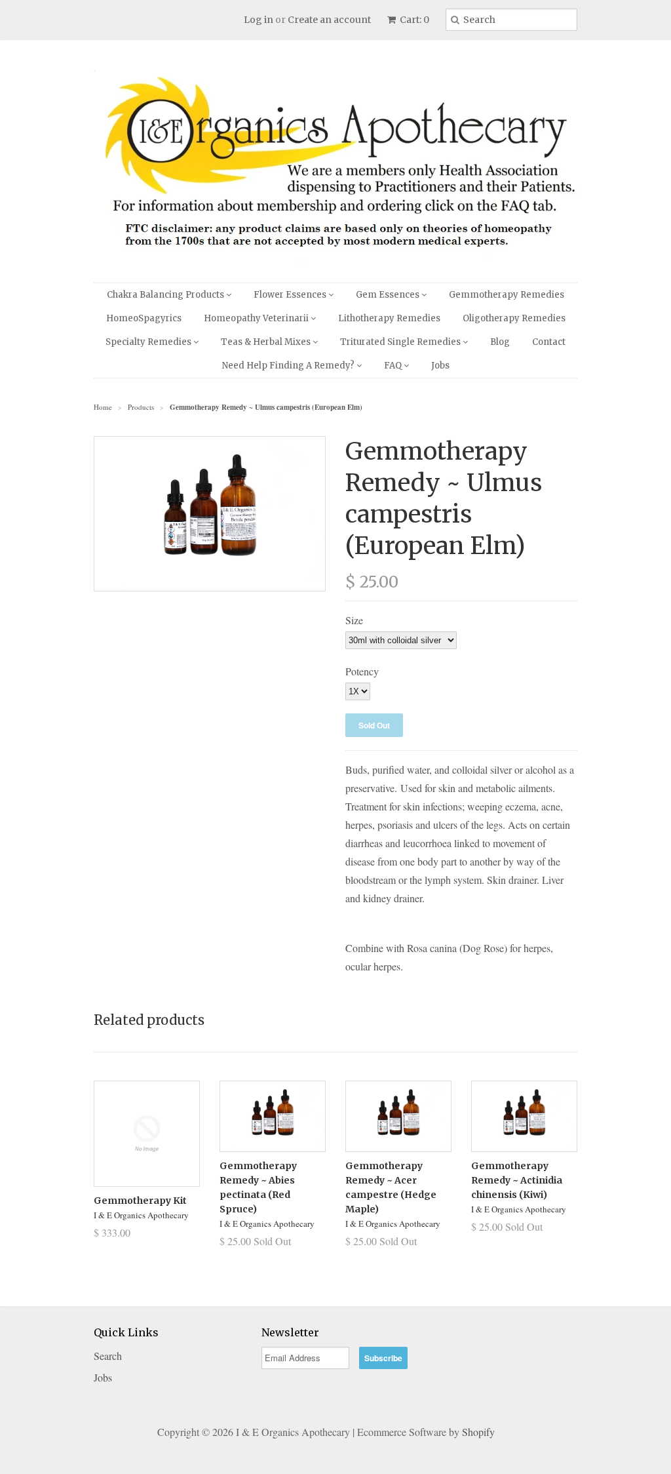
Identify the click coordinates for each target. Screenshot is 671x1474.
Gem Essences (388, 294)
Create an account (329, 20)
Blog (500, 342)
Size (354, 620)
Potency (362, 671)
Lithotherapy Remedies (389, 318)
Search (108, 1356)
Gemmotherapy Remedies (506, 294)
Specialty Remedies (149, 342)
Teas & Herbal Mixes (267, 342)
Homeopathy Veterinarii (257, 318)
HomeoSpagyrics (144, 318)
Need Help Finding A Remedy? (289, 365)
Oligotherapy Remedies (514, 318)
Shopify (478, 1432)
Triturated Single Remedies (401, 342)
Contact (549, 342)
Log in (258, 20)
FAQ (394, 365)
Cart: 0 (413, 20)
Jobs (440, 365)
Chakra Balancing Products (166, 294)
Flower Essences (291, 294)
